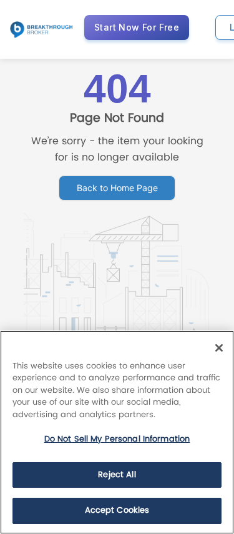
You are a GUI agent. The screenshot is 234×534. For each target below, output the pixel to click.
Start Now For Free (136, 27)
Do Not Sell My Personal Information (117, 439)
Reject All (116, 475)
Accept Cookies (117, 510)
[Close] (219, 348)
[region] (117, 432)
